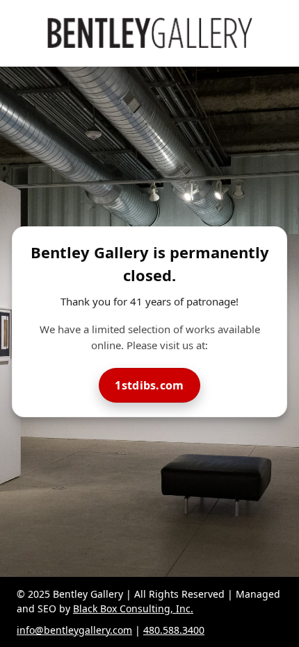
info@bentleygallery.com (74, 630)
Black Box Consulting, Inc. (133, 608)
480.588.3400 (173, 630)
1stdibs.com (149, 385)
